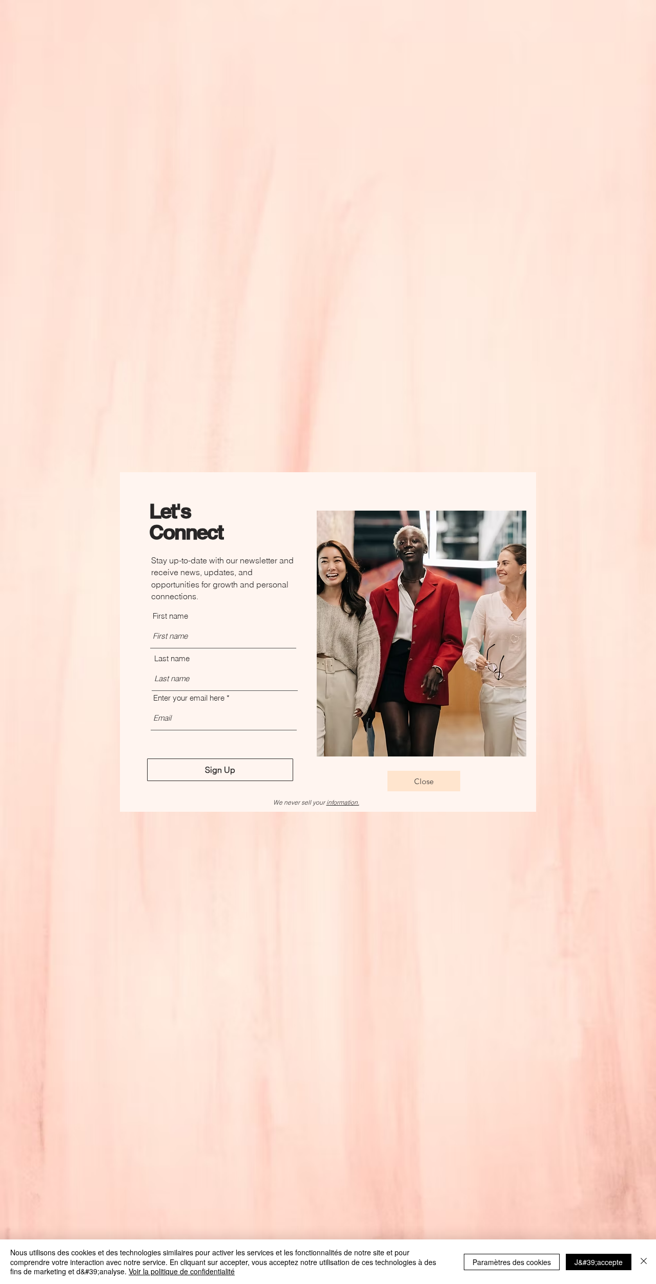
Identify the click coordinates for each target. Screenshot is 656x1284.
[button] (423, 781)
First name (170, 616)
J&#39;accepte (599, 1262)
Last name (172, 658)
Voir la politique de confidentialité (182, 1271)
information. (342, 802)
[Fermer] (644, 1262)
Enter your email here (188, 698)
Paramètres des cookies (512, 1262)
